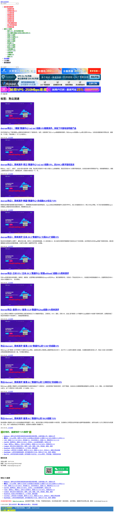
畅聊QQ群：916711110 (8, 510)
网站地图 (35, 504)
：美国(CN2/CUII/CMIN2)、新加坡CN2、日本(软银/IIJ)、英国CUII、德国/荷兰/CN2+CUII (31, 440)
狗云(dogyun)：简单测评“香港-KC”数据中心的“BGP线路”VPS (28, 418)
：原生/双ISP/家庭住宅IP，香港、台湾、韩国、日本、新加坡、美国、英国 (28, 446)
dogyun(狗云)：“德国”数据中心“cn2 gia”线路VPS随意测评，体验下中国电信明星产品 (38, 128)
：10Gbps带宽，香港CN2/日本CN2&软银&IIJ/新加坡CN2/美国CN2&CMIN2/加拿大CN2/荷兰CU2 (34, 438)
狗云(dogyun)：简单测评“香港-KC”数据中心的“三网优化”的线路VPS (31, 382)
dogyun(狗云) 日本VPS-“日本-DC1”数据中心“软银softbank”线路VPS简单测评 (35, 273)
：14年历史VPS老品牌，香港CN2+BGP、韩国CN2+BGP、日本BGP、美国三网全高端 (32, 450)
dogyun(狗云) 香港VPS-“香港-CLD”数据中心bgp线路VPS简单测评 (30, 310)
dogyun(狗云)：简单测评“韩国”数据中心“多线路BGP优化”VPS (28, 201)
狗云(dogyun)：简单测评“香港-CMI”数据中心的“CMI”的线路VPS (30, 346)
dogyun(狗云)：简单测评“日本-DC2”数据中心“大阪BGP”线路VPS (30, 237)
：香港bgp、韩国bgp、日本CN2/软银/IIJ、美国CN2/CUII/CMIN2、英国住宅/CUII (29, 444)
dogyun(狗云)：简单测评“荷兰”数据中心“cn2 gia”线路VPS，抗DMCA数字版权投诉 (37, 164)
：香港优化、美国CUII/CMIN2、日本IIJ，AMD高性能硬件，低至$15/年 (27, 442)
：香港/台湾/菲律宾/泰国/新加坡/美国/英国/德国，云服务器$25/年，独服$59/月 (29, 436)
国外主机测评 (5, 2)
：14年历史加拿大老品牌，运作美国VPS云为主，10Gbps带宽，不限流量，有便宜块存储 (32, 454)
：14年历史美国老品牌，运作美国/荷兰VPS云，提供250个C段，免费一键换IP (30, 452)
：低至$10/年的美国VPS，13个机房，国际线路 (20, 448)
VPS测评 (10, 137)
